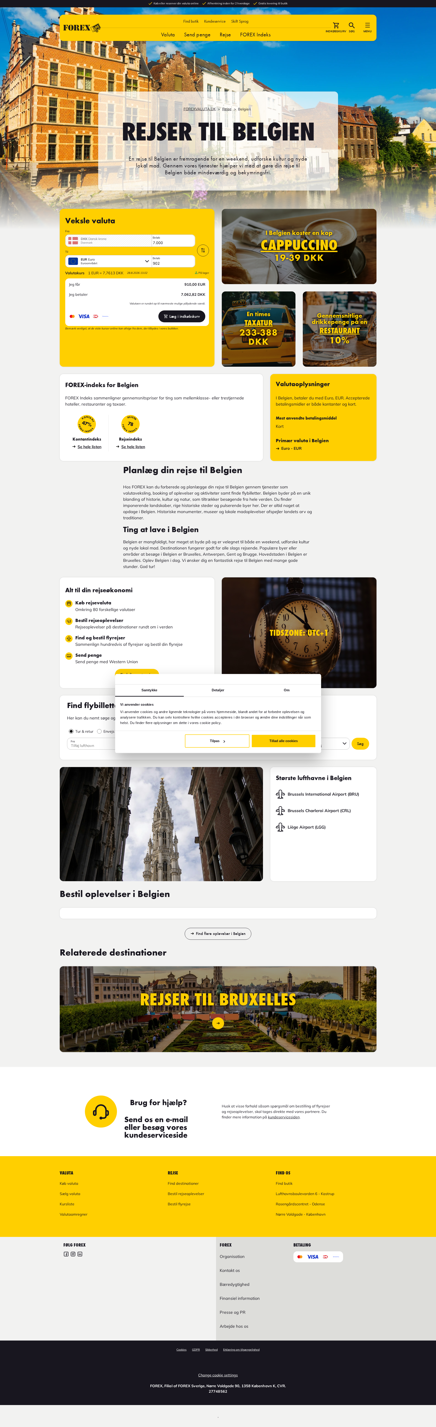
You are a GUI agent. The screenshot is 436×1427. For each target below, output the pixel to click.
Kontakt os (230, 1270)
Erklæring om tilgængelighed (241, 1349)
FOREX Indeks (255, 34)
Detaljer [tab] (218, 690)
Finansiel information (240, 1298)
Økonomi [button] (314, 746)
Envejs (108, 731)
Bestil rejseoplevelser (186, 1193)
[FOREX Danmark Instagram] (73, 1254)
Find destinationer (183, 1183)
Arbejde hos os (234, 1326)
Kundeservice (215, 21)
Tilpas (214, 741)
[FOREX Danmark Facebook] (66, 1254)
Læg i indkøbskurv (184, 316)
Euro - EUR (291, 448)
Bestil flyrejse (179, 1204)
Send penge (197, 34)
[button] (240, 21)
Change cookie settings (218, 1375)
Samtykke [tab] (149, 690)
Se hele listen (89, 446)
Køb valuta (69, 1183)
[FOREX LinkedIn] (80, 1254)
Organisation (232, 1256)
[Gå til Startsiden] (82, 28)
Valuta (168, 34)
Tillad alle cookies (283, 741)
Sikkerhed (211, 1349)
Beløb (156, 237)
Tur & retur (84, 731)
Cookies (181, 1349)
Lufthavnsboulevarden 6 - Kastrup (305, 1193)
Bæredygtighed (234, 1284)
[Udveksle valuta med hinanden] (203, 250)
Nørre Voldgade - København (300, 1214)
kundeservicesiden (284, 1117)
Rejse (225, 34)
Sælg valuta (70, 1193)
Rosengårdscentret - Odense (300, 1204)
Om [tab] (287, 690)
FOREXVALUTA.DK (200, 109)
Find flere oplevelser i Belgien (221, 933)
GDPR (196, 1349)
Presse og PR (232, 1312)
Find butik (191, 21)
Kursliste (67, 1204)
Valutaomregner (73, 1214)
